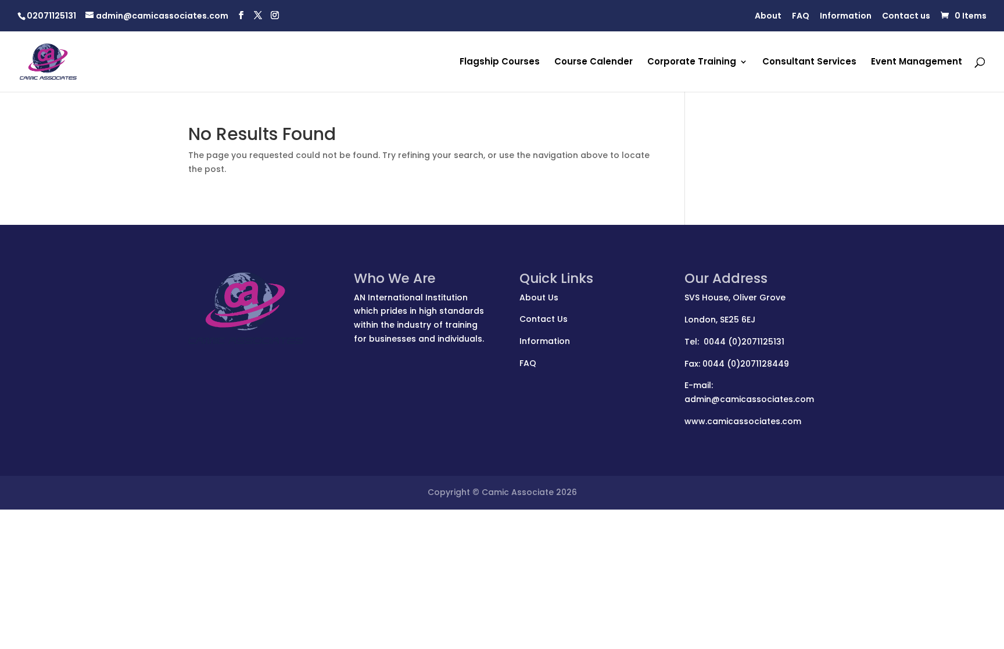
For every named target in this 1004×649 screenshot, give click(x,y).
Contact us (906, 16)
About (768, 16)
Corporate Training (691, 62)
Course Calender (593, 62)
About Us (538, 297)
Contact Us (543, 319)
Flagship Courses (500, 62)
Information (846, 16)
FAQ (800, 16)
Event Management (916, 62)
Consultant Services (809, 62)
